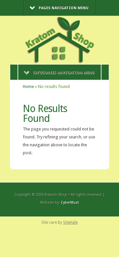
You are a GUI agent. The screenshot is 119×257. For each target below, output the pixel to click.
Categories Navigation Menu (63, 73)
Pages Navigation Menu (64, 8)
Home (28, 86)
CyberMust (70, 202)
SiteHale (70, 222)
